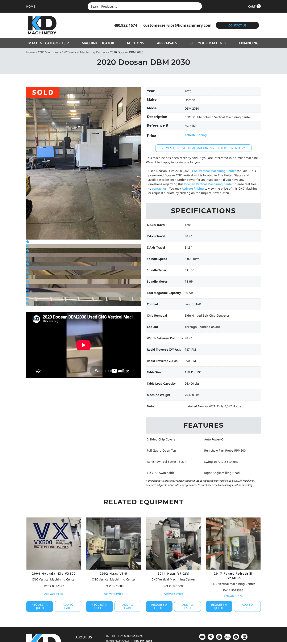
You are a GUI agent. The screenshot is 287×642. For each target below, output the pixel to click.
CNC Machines (48, 52)
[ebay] (236, 637)
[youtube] (202, 637)
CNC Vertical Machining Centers (84, 52)
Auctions (135, 43)
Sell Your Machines (208, 43)
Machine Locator (98, 43)
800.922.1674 (133, 636)
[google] (211, 637)
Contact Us (237, 25)
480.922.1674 (125, 25)
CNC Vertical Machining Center (214, 171)
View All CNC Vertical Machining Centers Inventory (203, 148)
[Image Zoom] (27, 242)
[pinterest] (219, 637)
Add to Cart (68, 606)
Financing (249, 43)
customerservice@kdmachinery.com (177, 25)
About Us (83, 637)
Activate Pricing (196, 135)
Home (30, 52)
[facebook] (244, 637)
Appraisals (167, 43)
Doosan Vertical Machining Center (208, 184)
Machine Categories (47, 43)
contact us (159, 188)
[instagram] (227, 637)
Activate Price (53, 594)
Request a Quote (39, 606)
